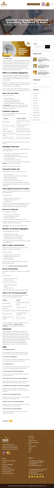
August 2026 (35, 93)
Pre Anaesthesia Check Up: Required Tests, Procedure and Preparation (43, 66)
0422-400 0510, (33, 470)
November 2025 (36, 115)
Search (35, 43)
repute (44, 485)
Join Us (30, 449)
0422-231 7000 (40, 470)
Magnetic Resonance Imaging (8, 460)
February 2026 (36, 107)
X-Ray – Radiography (6, 471)
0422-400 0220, (33, 462)
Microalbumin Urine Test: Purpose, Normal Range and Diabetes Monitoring (44, 73)
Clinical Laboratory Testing (8, 473)
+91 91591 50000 (33, 472)
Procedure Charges (33, 440)
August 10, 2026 (42, 64)
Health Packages (32, 446)
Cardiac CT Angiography (7, 464)
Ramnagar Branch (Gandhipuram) (37, 460)
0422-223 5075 (40, 462)
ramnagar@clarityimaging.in (36, 465)
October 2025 (36, 117)
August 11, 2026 (42, 57)
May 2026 (35, 100)
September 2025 (36, 119)
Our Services (31, 438)
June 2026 (35, 98)
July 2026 (35, 95)
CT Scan (4, 462)
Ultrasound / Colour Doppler (8, 469)
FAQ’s (30, 444)
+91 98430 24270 (33, 463)
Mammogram (5, 466)
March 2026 (35, 105)
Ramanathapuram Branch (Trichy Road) (38, 469)
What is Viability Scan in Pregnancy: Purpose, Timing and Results (44, 60)
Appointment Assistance (34, 442)
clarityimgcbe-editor (8, 58)
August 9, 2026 (42, 70)
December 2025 (36, 112)
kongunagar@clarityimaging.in (36, 474)
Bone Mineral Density (6, 468)
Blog (11, 420)
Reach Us (30, 448)
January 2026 (36, 110)
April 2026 (35, 103)
